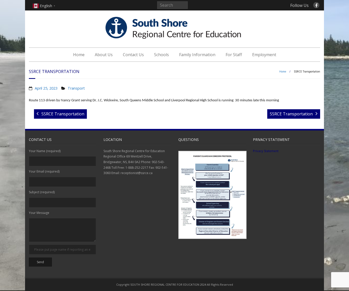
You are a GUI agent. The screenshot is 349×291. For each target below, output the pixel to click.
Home (79, 54)
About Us (104, 54)
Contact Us (133, 54)
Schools (161, 54)
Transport (76, 88)
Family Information (197, 54)
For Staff (234, 54)
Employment (264, 54)
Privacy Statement (265, 151)
